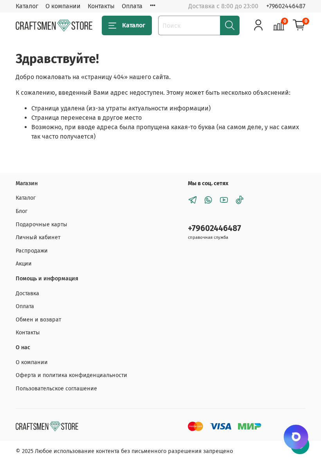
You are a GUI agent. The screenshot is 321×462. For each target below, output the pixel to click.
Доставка (27, 293)
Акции (24, 263)
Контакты (101, 6)
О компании (63, 6)
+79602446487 (285, 6)
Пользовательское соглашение (56, 388)
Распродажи (32, 250)
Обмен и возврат (38, 319)
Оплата (132, 6)
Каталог (27, 6)
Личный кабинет (38, 237)
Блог (21, 211)
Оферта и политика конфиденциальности (71, 375)
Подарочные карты (41, 224)
